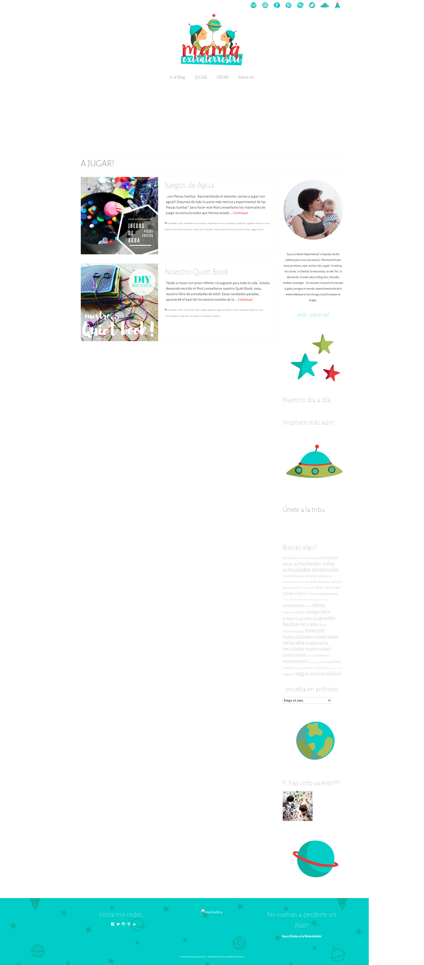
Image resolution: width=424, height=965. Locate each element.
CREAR (223, 77)
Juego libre (241, 223)
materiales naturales (182, 229)
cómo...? (286, 599)
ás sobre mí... (318, 315)
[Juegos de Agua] (119, 215)
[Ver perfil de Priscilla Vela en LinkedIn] (134, 924)
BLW (319, 587)
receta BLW (307, 668)
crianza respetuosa (227, 223)
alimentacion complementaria (307, 576)
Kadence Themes (236, 957)
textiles (217, 316)
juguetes (212, 310)
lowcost (168, 229)
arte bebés (323, 581)
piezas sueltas (243, 229)
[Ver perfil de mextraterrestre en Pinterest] (129, 924)
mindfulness (206, 316)
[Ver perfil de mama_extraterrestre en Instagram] (123, 924)
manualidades (171, 316)
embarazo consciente (318, 599)
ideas (197, 310)
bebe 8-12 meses (304, 587)
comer (336, 587)
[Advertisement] (212, 117)
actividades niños (175, 223)
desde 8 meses (298, 599)
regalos (288, 674)
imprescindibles (294, 612)
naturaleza (314, 662)
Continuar (240, 213)
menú (310, 655)
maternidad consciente (225, 229)
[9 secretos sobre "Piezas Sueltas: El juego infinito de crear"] (298, 806)
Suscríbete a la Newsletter (302, 936)
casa (327, 587)
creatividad (212, 223)
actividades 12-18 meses (300, 558)
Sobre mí (246, 77)
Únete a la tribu (304, 509)
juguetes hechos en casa (258, 223)
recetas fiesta (336, 668)
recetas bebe (321, 668)
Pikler (298, 668)
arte (313, 581)
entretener (189, 310)
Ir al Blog (177, 77)
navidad (325, 662)
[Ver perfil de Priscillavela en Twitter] (118, 924)
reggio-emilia (257, 229)
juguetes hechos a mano (228, 310)
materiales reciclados (203, 229)
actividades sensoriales (195, 223)
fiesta (308, 606)
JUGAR (201, 77)
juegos (204, 310)
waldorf (333, 673)
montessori (295, 661)
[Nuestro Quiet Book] (119, 302)
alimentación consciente (296, 582)
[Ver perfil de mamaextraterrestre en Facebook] (112, 924)
